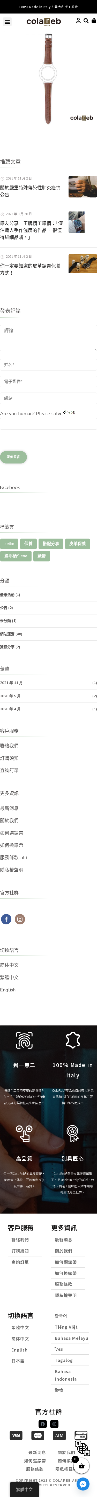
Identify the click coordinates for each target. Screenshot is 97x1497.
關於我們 (9, 821)
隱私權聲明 (11, 870)
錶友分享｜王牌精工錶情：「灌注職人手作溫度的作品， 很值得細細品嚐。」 (31, 230)
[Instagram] (54, 1424)
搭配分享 (51, 544)
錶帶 (42, 556)
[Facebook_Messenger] (83, 1484)
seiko (9, 544)
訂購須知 (9, 758)
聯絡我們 (9, 746)
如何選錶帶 (11, 833)
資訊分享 (7, 647)
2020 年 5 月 (10, 696)
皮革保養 (77, 544)
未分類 (5, 620)
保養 (28, 544)
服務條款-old (13, 858)
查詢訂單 (9, 770)
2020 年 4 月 (10, 709)
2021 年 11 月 (11, 682)
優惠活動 (7, 594)
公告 (3, 607)
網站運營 (7, 634)
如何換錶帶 (11, 845)
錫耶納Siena (15, 556)
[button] (7, 21)
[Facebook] (43, 1424)
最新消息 (9, 808)
